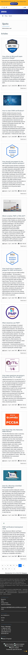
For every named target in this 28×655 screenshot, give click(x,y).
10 (10, 565)
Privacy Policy (4, 603)
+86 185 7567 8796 (6, 630)
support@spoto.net (6, 631)
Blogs (3, 617)
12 (17, 565)
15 (2, 569)
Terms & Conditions (6, 604)
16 (5, 569)
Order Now (14, 3)
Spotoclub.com (5, 633)
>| (14, 569)
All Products (5, 615)
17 (9, 569)
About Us (3, 599)
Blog (6, 16)
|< (2, 565)
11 (13, 565)
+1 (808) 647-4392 (6, 628)
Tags (2, 620)
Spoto (10, 16)
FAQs (2, 601)
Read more (23, 88)
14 (23, 565)
